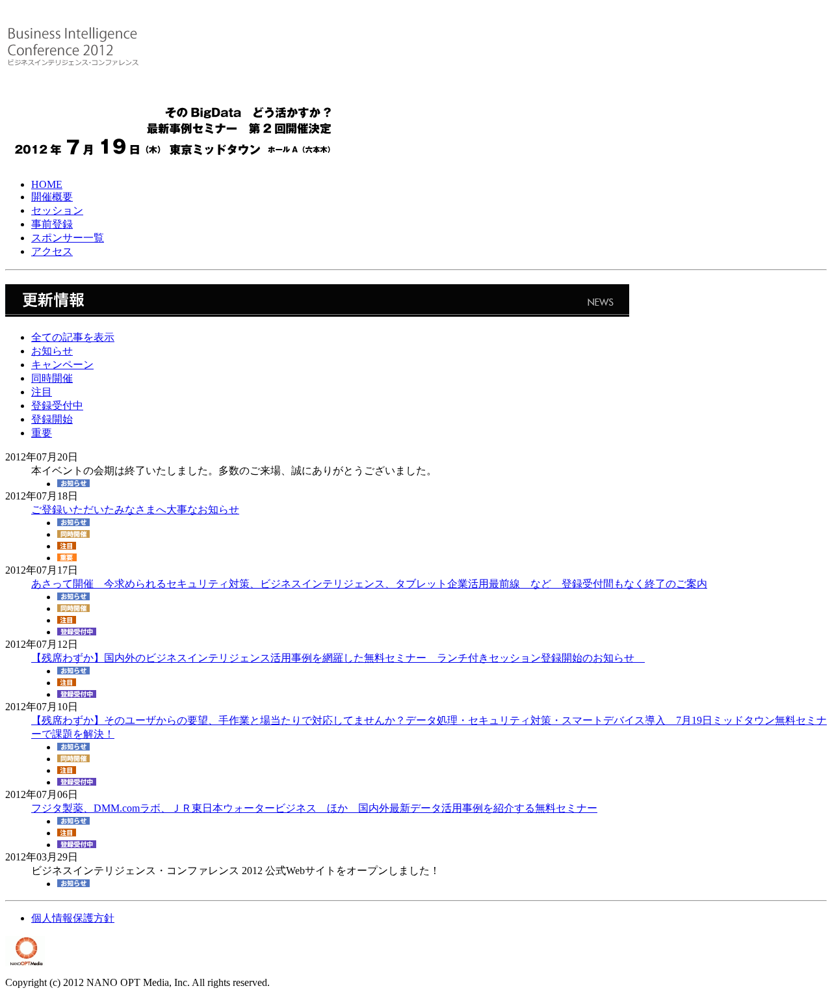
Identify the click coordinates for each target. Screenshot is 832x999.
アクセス (52, 251)
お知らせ (52, 350)
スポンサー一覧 (67, 237)
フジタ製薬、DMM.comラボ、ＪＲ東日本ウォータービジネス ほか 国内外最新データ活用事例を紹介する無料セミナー (314, 808)
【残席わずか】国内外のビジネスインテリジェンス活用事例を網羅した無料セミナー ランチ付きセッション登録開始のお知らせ (338, 657)
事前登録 (52, 224)
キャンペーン (62, 364)
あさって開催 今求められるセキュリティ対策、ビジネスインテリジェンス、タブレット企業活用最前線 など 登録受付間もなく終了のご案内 (369, 583)
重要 (41, 432)
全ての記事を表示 (72, 337)
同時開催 (52, 378)
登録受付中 (57, 405)
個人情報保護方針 (72, 918)
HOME (46, 184)
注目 (41, 391)
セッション (57, 210)
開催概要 (52, 196)
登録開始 (52, 419)
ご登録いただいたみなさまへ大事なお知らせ (135, 509)
